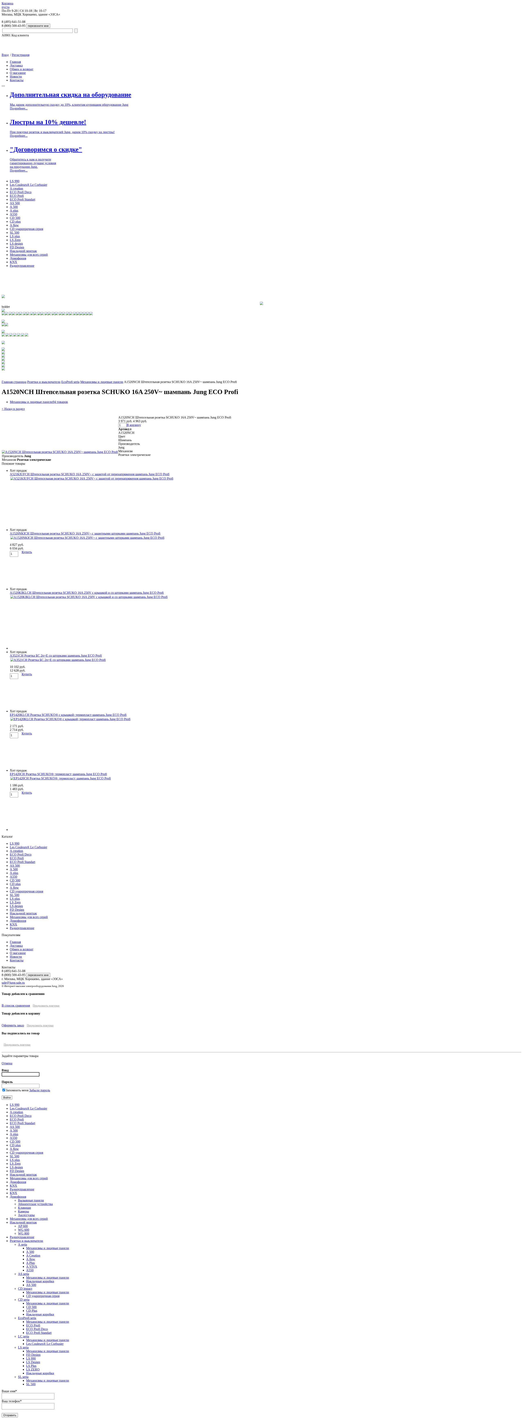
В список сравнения (16, 1005)
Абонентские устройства (35, 1204)
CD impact (25, 1288)
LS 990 (14, 181)
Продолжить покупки (46, 1005)
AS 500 (15, 203)
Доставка (16, 65)
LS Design (33, 1362)
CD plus (15, 221)
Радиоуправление (22, 265)
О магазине (18, 73)
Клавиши (24, 1207)
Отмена (7, 1063)
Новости (16, 76)
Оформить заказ (13, 1025)
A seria (22, 1244)
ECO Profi (17, 196)
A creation (16, 188)
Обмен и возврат (21, 69)
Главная (15, 62)
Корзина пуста (7, 5)
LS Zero (15, 240)
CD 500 (15, 218)
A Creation (33, 1255)
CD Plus (31, 1310)
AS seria (23, 1274)
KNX (13, 262)
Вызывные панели (31, 1200)
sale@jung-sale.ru (13, 982)
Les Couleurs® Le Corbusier (28, 184)
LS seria (23, 1347)
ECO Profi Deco (20, 192)
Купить (27, 552)
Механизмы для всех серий (29, 254)
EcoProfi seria (70, 382)
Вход (5, 55)
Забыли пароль (39, 1090)
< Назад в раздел (13, 409)
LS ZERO (33, 1369)
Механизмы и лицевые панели (101, 382)
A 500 (14, 207)
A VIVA (31, 1266)
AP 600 (23, 1226)
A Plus (30, 1263)
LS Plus (31, 1366)
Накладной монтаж (23, 251)
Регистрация (20, 55)
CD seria (23, 1299)
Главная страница (14, 382)
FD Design (17, 247)
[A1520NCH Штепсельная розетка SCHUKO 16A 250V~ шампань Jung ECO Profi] (60, 452)
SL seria (23, 1377)
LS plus (15, 236)
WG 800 (23, 1233)
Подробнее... (19, 108)
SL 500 (14, 232)
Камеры (23, 1211)
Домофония (18, 258)
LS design (16, 243)
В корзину (134, 425)
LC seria (23, 1336)
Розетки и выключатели (43, 382)
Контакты (16, 80)
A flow (14, 225)
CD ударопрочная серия (26, 229)
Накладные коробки (40, 1281)
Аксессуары (26, 1215)
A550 (13, 214)
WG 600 (23, 1229)
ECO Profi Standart (22, 199)
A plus (14, 210)
